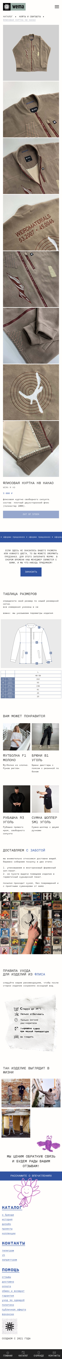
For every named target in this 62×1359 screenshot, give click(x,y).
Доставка (8, 1282)
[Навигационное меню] (57, 6)
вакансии (8, 1314)
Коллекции (8, 1233)
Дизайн (6, 1224)
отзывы (6, 1277)
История (7, 1219)
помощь (10, 1270)
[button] (31, 571)
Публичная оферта (14, 1309)
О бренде (8, 1215)
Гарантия (8, 1296)
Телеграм (8, 1250)
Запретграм (9, 1260)
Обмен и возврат (13, 1291)
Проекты (7, 1229)
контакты (13, 1243)
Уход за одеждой (13, 1300)
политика (8, 1305)
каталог (8, 17)
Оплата (6, 1286)
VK (3, 1255)
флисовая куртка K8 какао (19, 20)
